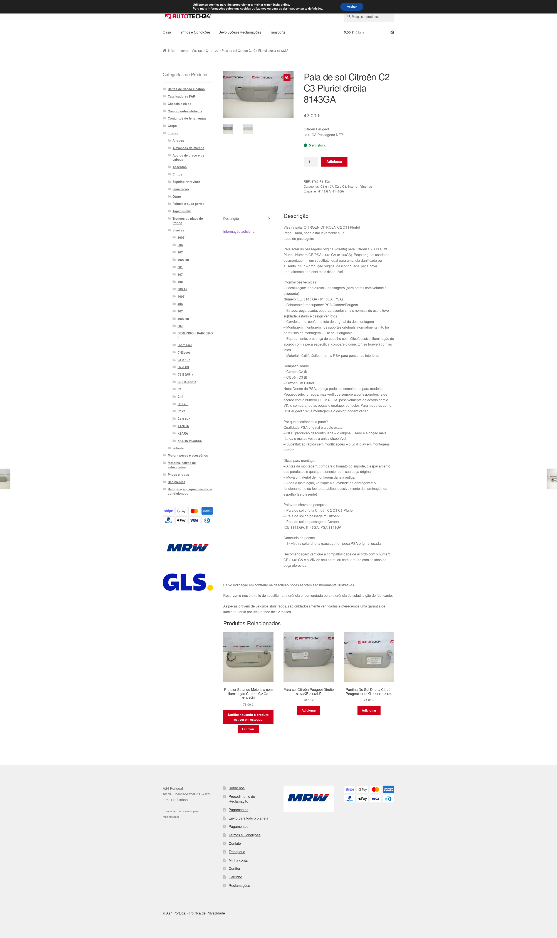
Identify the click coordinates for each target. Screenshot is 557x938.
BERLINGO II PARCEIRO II (195, 335)
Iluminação (181, 189)
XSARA (183, 433)
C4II (180, 396)
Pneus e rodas (178, 474)
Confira (234, 868)
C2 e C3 (340, 186)
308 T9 (182, 289)
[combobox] (369, 16)
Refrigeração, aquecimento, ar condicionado (190, 491)
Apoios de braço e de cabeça (188, 157)
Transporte (277, 32)
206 (180, 245)
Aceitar (352, 7)
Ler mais (248, 729)
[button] (287, 77)
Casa (167, 32)
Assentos (180, 167)
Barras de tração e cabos (186, 89)
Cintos (177, 174)
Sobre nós (237, 787)
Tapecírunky (182, 211)
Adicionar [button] (309, 710)
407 (180, 311)
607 (180, 326)
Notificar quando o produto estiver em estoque (248, 717)
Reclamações (239, 885)
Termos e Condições (195, 32)
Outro (177, 196)
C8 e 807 (184, 418)
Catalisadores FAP (181, 96)
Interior (183, 50)
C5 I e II (183, 404)
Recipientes (176, 482)
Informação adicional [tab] (239, 231)
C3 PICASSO (187, 382)
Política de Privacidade (207, 913)
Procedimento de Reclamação (242, 799)
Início (171, 50)
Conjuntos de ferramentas (187, 118)
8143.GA (324, 191)
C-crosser (185, 345)
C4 (179, 389)
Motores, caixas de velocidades (182, 465)
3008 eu (183, 259)
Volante (178, 448)
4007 (181, 296)
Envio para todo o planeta (248, 818)
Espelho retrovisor (186, 181)
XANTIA (183, 426)
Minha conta (238, 860)
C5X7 (181, 411)
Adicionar (334, 161)
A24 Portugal (176, 913)
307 (180, 274)
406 (180, 304)
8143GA (338, 191)
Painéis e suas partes (188, 203)
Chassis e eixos (179, 103)
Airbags (178, 140)
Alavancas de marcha (188, 148)
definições (315, 9)
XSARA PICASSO (190, 441)
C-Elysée (184, 352)
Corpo (172, 125)
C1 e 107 (212, 50)
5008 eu (183, 318)
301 (180, 267)
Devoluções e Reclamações (239, 32)
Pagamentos (238, 809)
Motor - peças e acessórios (188, 455)
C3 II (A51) (185, 374)
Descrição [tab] (231, 218)
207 (180, 252)
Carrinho (235, 876)
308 (180, 281)
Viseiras (197, 50)
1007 (181, 237)
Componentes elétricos (185, 111)
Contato (235, 843)
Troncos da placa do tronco (188, 220)
